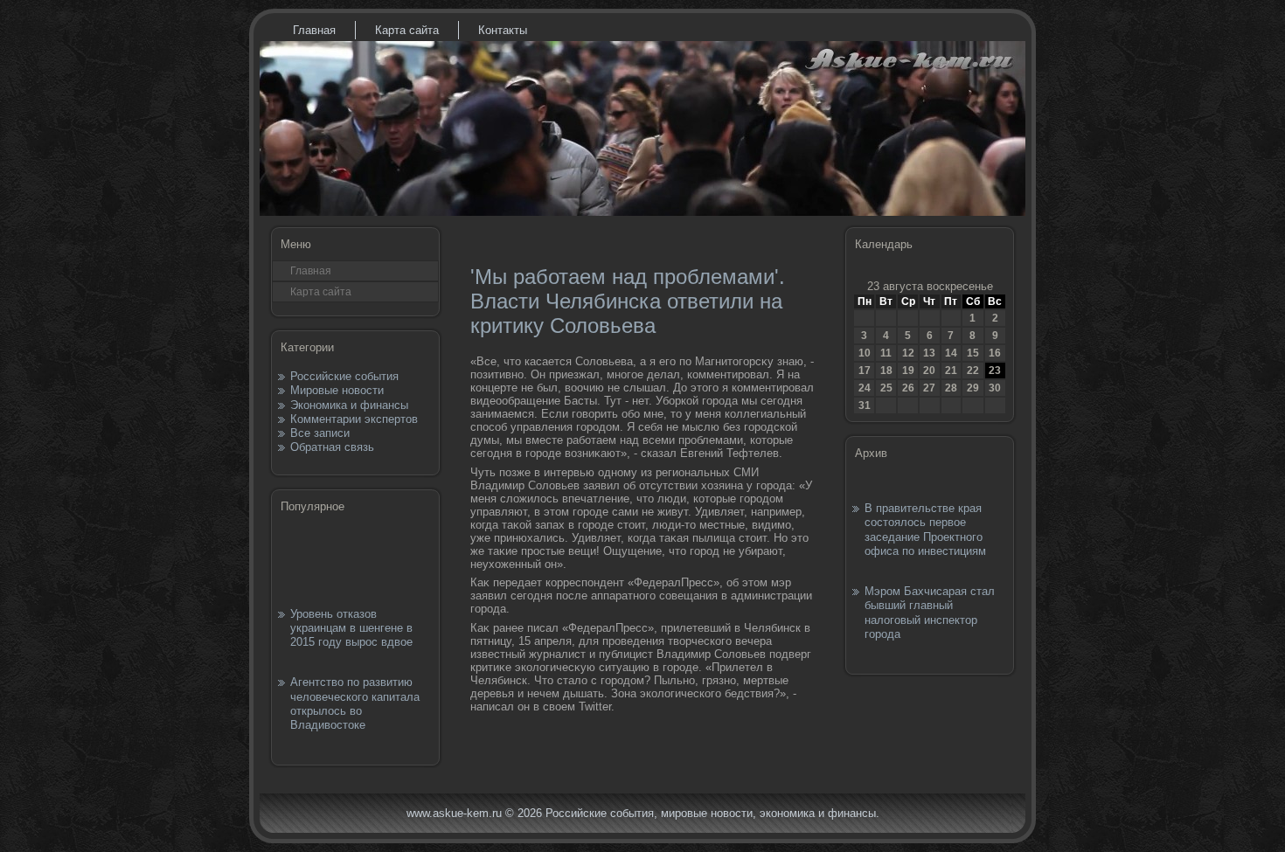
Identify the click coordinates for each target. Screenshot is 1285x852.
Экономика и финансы (349, 405)
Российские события (344, 376)
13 (929, 353)
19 (908, 370)
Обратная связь (332, 447)
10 (864, 353)
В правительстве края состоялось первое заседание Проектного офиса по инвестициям (925, 530)
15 (973, 353)
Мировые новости (337, 390)
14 (951, 353)
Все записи (320, 433)
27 (929, 388)
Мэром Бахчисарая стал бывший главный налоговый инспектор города (930, 613)
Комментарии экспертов (354, 419)
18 (886, 370)
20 (929, 370)
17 (864, 370)
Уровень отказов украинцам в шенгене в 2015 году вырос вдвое (351, 628)
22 (973, 370)
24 (864, 388)
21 (951, 370)
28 (951, 388)
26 (908, 388)
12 (908, 353)
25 (886, 388)
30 (995, 388)
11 (886, 353)
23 (995, 370)
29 (973, 388)
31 (864, 405)
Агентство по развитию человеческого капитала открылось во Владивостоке (355, 703)
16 (995, 353)
